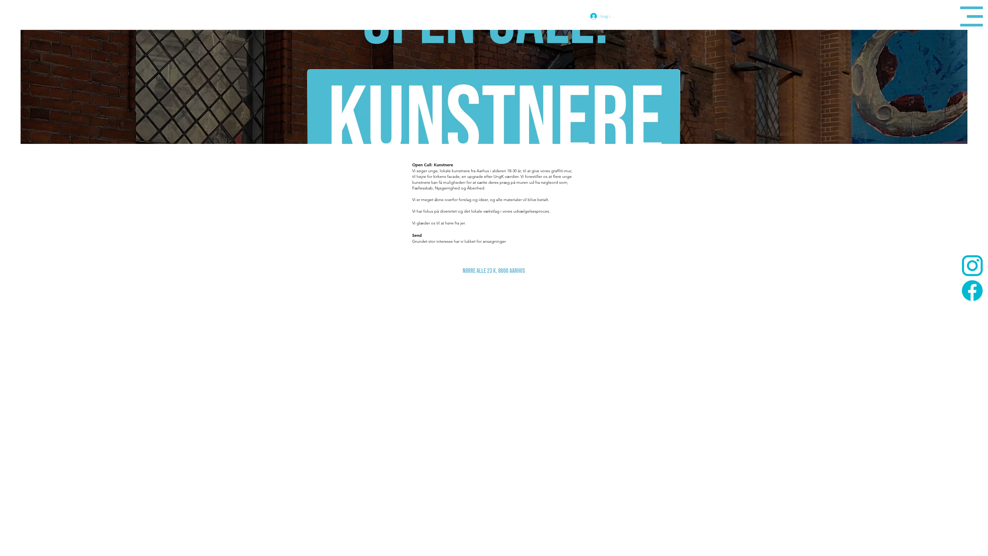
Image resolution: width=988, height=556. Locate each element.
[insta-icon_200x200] (972, 265)
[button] (971, 16)
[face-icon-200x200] (972, 290)
